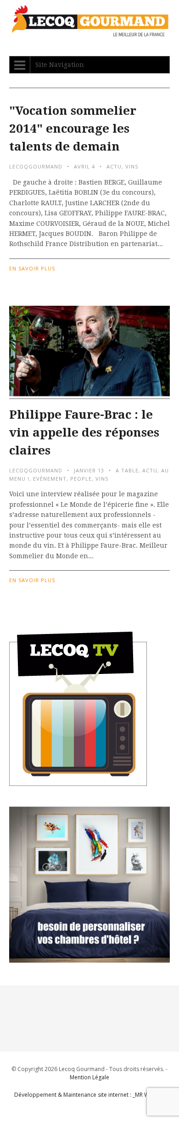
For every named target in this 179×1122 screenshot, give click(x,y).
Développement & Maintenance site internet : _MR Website (89, 1095)
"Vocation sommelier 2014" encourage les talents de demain (72, 128)
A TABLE (127, 470)
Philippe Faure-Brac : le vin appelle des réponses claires (84, 432)
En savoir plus (32, 268)
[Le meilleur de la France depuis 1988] (89, 32)
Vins (131, 166)
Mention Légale (89, 1077)
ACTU (114, 166)
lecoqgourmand (35, 166)
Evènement (50, 478)
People (81, 478)
